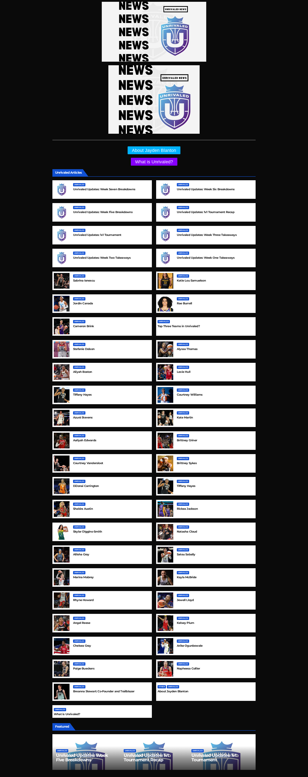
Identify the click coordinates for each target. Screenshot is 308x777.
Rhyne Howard (83, 600)
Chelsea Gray (82, 645)
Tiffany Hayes (82, 394)
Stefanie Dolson (83, 349)
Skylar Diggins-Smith (87, 531)
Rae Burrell (184, 303)
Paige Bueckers (83, 668)
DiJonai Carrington (86, 486)
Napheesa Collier (188, 668)
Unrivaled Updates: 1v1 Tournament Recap (205, 212)
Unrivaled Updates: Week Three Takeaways (207, 235)
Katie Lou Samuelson (191, 280)
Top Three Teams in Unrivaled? (179, 326)
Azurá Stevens (83, 417)
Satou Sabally (186, 554)
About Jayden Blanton (173, 691)
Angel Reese (81, 623)
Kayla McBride (187, 577)
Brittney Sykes (187, 463)
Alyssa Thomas (187, 349)
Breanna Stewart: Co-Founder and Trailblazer (104, 691)
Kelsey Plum (185, 623)
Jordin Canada (83, 303)
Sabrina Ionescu (84, 280)
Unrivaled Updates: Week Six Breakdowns (206, 189)
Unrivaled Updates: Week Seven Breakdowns (104, 189)
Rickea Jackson (187, 508)
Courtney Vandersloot (88, 463)
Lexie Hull (183, 372)
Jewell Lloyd (185, 600)
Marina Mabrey (83, 577)
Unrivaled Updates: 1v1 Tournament (97, 235)
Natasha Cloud (187, 531)
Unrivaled (79, 185)
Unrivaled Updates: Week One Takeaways (206, 257)
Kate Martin (185, 417)
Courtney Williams (189, 394)
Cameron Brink (83, 326)
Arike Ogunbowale (189, 645)
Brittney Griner (187, 440)
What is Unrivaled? (67, 714)
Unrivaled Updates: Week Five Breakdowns (103, 212)
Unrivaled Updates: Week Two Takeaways (102, 257)
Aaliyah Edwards (84, 440)
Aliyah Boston (82, 372)
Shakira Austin (83, 508)
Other (162, 687)
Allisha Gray (81, 554)
